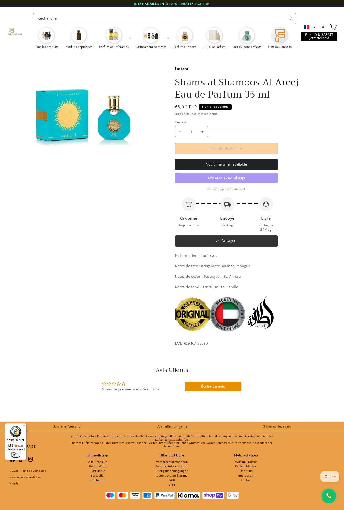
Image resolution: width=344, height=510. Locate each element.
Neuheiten (98, 480)
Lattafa (181, 69)
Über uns (246, 471)
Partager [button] (228, 241)
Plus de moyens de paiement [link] (226, 189)
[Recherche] (291, 18)
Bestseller (98, 475)
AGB (172, 480)
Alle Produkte (97, 461)
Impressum (246, 475)
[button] (115, 38)
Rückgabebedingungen (172, 471)
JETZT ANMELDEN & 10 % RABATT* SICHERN (172, 4)
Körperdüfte (98, 466)
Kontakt (246, 480)
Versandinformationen (172, 461)
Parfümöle (98, 471)
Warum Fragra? (246, 461)
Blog (172, 484)
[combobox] (164, 18)
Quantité (181, 122)
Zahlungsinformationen (172, 466)
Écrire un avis (213, 386)
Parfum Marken (246, 466)
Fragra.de (26, 471)
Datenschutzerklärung (172, 475)
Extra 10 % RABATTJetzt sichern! (319, 36)
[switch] (15, 455)
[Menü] (23, 426)
